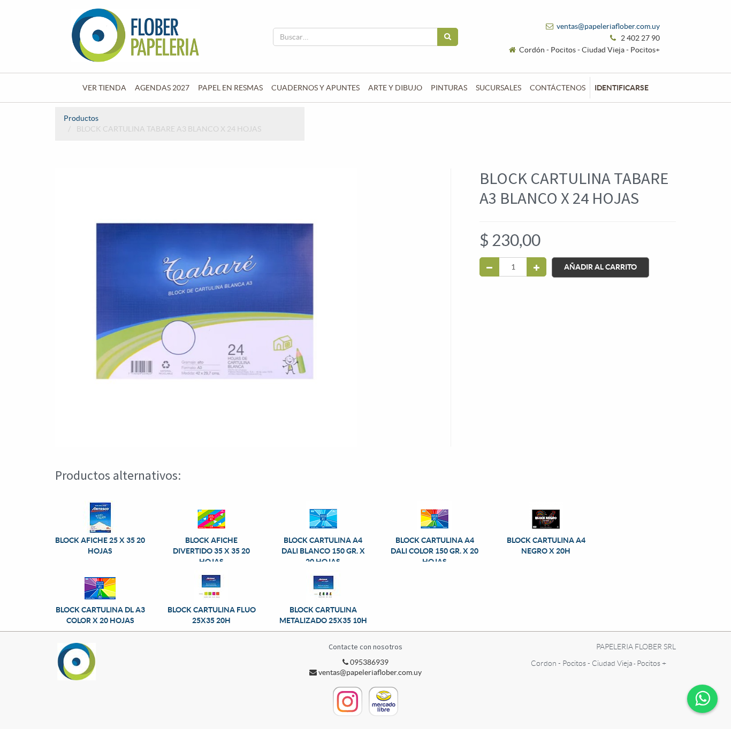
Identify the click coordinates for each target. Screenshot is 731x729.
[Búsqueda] (447, 37)
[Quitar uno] (489, 267)
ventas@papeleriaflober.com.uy (608, 26)
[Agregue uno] (536, 267)
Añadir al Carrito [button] (600, 267)
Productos (81, 118)
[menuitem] (104, 87)
